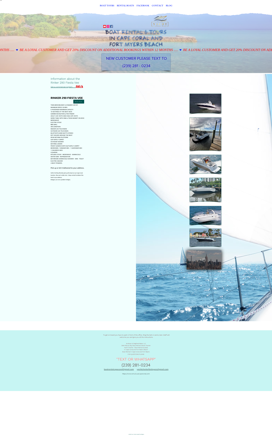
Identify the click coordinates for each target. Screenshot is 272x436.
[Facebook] (111, 26)
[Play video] (204, 260)
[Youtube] (104, 26)
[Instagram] (108, 26)
